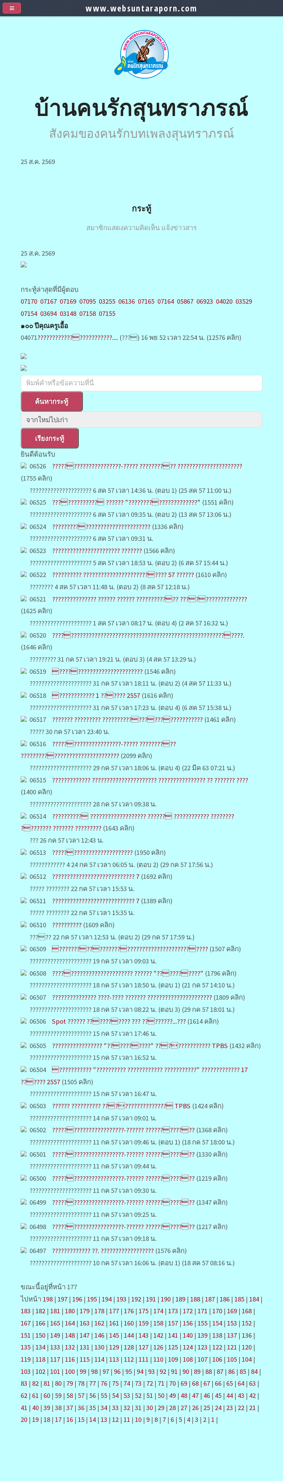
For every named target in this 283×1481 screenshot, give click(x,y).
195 (92, 1299)
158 (158, 1323)
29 (161, 1407)
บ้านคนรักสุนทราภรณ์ (141, 107)
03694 (48, 313)
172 (188, 1311)
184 (254, 1299)
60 (46, 1395)
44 (229, 1395)
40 (35, 1407)
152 (247, 1323)
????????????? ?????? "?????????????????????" (127, 502)
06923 (204, 301)
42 (252, 1395)
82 (35, 1383)
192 (136, 1299)
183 (26, 1311)
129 (114, 1347)
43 (241, 1395)
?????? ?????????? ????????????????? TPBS (121, 1106)
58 (69, 1395)
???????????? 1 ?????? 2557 (96, 695)
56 (92, 1395)
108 (188, 1359)
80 (58, 1383)
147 (85, 1335)
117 (55, 1359)
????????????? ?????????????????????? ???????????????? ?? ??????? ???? (150, 780)
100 (70, 1371)
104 (247, 1359)
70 (172, 1383)
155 (202, 1323)
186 (225, 1299)
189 (180, 1299)
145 (114, 1335)
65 (229, 1383)
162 (99, 1323)
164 (70, 1323)
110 (158, 1359)
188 (195, 1299)
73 (138, 1383)
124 (188, 1347)
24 (218, 1407)
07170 (29, 301)
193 (121, 1299)
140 (188, 1335)
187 (210, 1299)
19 (35, 1419)
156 (188, 1323)
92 (163, 1371)
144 (129, 1335)
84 (254, 1371)
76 (104, 1383)
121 (232, 1347)
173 (173, 1311)
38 (58, 1407)
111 (144, 1359)
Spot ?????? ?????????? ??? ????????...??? (119, 1021)
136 (247, 1335)
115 (85, 1359)
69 (184, 1383)
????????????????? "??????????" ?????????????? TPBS (140, 1045)
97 (105, 1371)
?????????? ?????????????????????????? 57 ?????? (123, 574)
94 (140, 1371)
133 (55, 1347)
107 (202, 1359)
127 (144, 1347)
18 (46, 1419)
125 (173, 1347)
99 (83, 1371)
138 (217, 1335)
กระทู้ (141, 208)
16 (69, 1419)
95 (128, 1371)
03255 (107, 301)
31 (138, 1407)
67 (206, 1383)
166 (40, 1323)
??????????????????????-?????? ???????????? (123, 1130)
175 (144, 1311)
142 (158, 1335)
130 (99, 1347)
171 (202, 1311)
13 (104, 1419)
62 (24, 1395)
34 (104, 1407)
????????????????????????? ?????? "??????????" (127, 973)
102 (40, 1371)
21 (252, 1407)
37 (69, 1407)
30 (149, 1407)
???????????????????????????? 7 (95, 876)
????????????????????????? (92, 852)
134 (40, 1347)
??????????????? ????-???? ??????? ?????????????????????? (132, 997)
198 (48, 1299)
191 (151, 1299)
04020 (224, 301)
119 (26, 1359)
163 (85, 1323)
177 (114, 1311)
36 (81, 1407)
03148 (68, 313)
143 (144, 1335)
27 (184, 1407)
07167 (48, 301)
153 (232, 1323)
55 (104, 1395)
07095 (87, 301)
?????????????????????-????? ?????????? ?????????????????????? (147, 466)
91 (174, 1371)
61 (35, 1395)
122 (217, 1347)
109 (173, 1359)
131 (85, 1347)
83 (24, 1383)
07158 (87, 313)
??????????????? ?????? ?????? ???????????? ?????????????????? (149, 599)
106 (217, 1359)
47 (195, 1395)
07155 (107, 313)
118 (40, 1359)
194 (107, 1299)
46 (206, 1395)
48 (184, 1395)
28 (172, 1407)
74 (126, 1383)
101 (55, 1371)
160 (129, 1323)
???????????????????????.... (77, 337)
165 (55, 1323)
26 (195, 1407)
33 (115, 1407)
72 (149, 1383)
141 (173, 1335)
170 (217, 1311)
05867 (185, 301)
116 (70, 1359)
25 (206, 1407)
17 (58, 1419)
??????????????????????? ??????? (97, 550)
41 (24, 1407)
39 (46, 1407)
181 (55, 1311)
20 (24, 1419)
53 (126, 1395)
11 (126, 1419)
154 (217, 1323)
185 (239, 1299)
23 (229, 1407)
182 (40, 1311)
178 (99, 1311)
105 (232, 1359)
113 (114, 1359)
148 (70, 1335)
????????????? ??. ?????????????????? (103, 1250)
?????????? (66, 925)
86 (231, 1371)
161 (114, 1323)
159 (144, 1323)
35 (92, 1407)
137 (232, 1335)
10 (138, 1419)
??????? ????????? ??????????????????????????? (128, 719)
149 (55, 1335)
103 (26, 1371)
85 (243, 1371)
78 (81, 1383)
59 (58, 1395)
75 (115, 1383)
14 (92, 1419)
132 (70, 1347)
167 (26, 1323)
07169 (68, 301)
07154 (29, 313)
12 (115, 1419)
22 (241, 1407)
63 (252, 1383)
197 (62, 1299)
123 (202, 1347)
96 (117, 1371)
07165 (146, 301)
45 (218, 1395)
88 (208, 1371)
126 (158, 1347)
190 (166, 1299)
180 (70, 1311)
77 (92, 1383)
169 (232, 1311)
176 (129, 1311)
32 (126, 1407)
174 (158, 1311)
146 (99, 1335)
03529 (243, 301)
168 (247, 1311)
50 (161, 1395)
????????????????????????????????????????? (130, 949)
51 (149, 1395)
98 (94, 1371)
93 (151, 1371)
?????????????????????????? (97, 671)
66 (218, 1383)
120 (247, 1347)
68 (195, 1383)
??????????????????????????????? (101, 526)
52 (138, 1395)
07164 (165, 301)
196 (77, 1299)
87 (220, 1371)
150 (40, 1335)
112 (129, 1359)
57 (81, 1395)
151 (26, 1335)
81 (46, 1383)
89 (197, 1371)
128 (129, 1347)
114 (99, 1359)
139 (202, 1335)
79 (69, 1383)
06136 (126, 301)
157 (173, 1323)
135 (26, 1347)
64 (241, 1383)
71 (161, 1383)
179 (85, 1311)
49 (172, 1395)
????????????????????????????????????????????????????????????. (148, 635)
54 (115, 1395)
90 (185, 1371)
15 (81, 1419)
